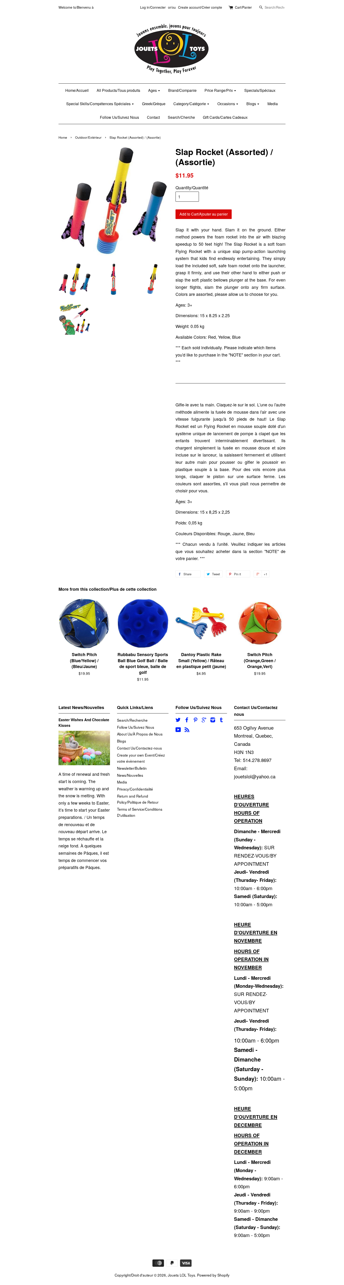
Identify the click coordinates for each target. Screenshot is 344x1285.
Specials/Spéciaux (259, 90)
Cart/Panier (243, 7)
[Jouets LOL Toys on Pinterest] (195, 720)
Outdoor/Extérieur (88, 137)
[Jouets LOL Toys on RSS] (187, 730)
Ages (153, 90)
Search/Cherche (181, 117)
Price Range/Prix (219, 90)
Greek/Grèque (153, 103)
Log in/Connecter (153, 7)
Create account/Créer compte (200, 7)
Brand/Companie (182, 90)
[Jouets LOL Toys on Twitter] (178, 720)
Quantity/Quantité (192, 187)
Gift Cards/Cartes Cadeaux (225, 117)
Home (63, 137)
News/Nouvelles (130, 775)
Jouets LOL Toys (181, 1275)
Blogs (251, 103)
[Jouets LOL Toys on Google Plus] (204, 720)
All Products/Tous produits (118, 90)
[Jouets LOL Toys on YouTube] (178, 730)
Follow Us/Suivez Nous (119, 117)
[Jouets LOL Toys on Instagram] (212, 720)
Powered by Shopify (213, 1275)
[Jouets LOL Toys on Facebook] (186, 720)
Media (272, 103)
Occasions (226, 103)
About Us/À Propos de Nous (140, 733)
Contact (153, 117)
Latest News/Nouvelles (81, 707)
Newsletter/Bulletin (132, 768)
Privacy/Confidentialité (135, 788)
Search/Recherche (132, 720)
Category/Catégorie (190, 103)
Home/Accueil (77, 90)
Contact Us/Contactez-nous (139, 747)
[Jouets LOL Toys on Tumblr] (221, 720)
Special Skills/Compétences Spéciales (99, 103)
